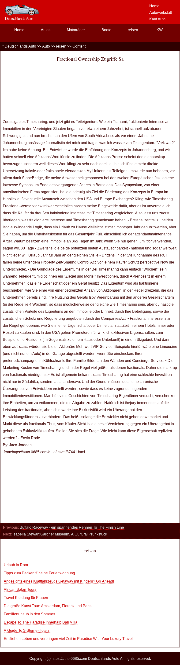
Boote (106, 30)
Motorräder (76, 30)
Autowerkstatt (160, 13)
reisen (133, 30)
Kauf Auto (157, 19)
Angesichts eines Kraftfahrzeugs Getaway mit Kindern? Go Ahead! (59, 581)
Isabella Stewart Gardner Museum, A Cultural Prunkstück (60, 534)
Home (154, 6)
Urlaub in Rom (16, 565)
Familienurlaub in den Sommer (30, 614)
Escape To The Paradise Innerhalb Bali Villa (41, 622)
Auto (46, 46)
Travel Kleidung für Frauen (26, 598)
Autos (45, 30)
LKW (158, 30)
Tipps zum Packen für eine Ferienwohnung (40, 573)
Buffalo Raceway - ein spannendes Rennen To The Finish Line (72, 527)
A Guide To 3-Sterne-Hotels (27, 630)
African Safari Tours (20, 589)
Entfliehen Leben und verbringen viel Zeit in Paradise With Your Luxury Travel (69, 639)
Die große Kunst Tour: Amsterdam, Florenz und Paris (48, 606)
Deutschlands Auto (20, 46)
